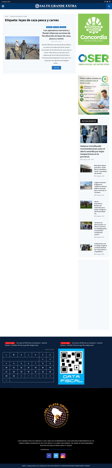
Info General (63, 27)
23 (50, 372)
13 (28, 368)
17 (6, 372)
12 (21, 368)
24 (6, 376)
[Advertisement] (93, 295)
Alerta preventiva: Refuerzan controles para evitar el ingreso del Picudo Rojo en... (100, 207)
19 (21, 372)
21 (35, 372)
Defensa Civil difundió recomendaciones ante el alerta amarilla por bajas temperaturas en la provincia (92, 151)
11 (14, 368)
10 (6, 368)
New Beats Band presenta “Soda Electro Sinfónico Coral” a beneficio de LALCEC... (100, 169)
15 (43, 368)
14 (35, 368)
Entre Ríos (56, 27)
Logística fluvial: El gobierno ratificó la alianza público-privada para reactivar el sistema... (100, 187)
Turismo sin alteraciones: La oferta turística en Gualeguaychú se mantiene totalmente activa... (100, 228)
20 (28, 372)
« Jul (4, 383)
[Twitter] (56, 455)
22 (43, 372)
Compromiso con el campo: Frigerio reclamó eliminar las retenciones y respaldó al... (100, 248)
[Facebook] (49, 455)
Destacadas (49, 27)
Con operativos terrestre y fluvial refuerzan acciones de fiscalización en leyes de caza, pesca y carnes (56, 34)
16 (50, 368)
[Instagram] (63, 455)
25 (14, 376)
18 (14, 372)
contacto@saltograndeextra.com (60, 449)
